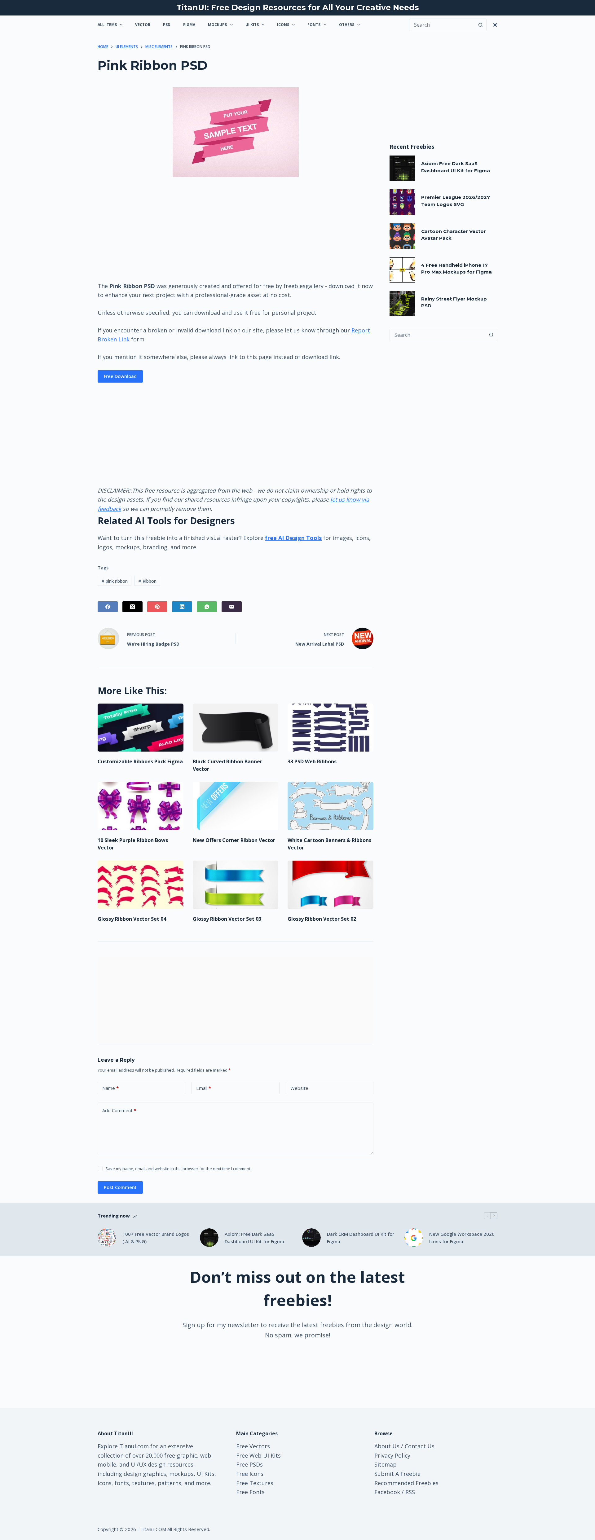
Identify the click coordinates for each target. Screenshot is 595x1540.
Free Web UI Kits (258, 1455)
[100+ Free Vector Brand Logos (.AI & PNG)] (107, 1237)
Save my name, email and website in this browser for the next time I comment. (178, 1168)
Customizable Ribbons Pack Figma (140, 761)
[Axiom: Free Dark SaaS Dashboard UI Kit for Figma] (402, 168)
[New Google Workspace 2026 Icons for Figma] (413, 1237)
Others (346, 24)
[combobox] (437, 335)
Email (203, 1088)
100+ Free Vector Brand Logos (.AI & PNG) (155, 1238)
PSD (166, 24)
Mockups (217, 24)
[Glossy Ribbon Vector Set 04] (140, 885)
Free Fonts (250, 1492)
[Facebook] (108, 606)
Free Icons (249, 1473)
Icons (283, 24)
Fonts (313, 24)
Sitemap (385, 1464)
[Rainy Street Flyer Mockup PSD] (402, 303)
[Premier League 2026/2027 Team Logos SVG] (402, 202)
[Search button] (480, 25)
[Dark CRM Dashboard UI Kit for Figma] (311, 1237)
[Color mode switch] (495, 25)
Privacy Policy (392, 1455)
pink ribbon (114, 581)
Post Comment (120, 1187)
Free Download (120, 376)
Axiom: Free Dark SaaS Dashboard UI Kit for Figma (254, 1238)
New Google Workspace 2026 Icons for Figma (462, 1238)
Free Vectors (253, 1446)
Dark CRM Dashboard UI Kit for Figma (360, 1238)
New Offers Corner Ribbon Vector (234, 840)
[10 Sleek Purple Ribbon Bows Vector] (140, 806)
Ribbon (147, 581)
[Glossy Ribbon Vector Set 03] (236, 885)
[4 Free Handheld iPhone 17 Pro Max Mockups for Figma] (402, 270)
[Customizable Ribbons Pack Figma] (140, 728)
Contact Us (419, 1446)
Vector (142, 24)
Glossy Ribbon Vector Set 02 (322, 918)
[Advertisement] (235, 229)
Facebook (387, 1492)
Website (299, 1088)
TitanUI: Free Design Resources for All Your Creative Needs (297, 7)
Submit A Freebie (397, 1473)
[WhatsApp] (207, 606)
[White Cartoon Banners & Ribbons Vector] (330, 806)
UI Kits (252, 24)
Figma (189, 24)
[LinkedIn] (182, 606)
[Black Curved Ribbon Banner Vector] (236, 728)
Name (110, 1088)
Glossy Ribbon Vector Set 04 (132, 918)
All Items (107, 24)
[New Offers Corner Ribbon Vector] (236, 806)
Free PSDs (249, 1464)
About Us (386, 1446)
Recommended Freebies (406, 1483)
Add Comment (119, 1110)
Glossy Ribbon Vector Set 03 (227, 918)
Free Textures (254, 1483)
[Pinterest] (157, 606)
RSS (410, 1492)
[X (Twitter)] (132, 606)
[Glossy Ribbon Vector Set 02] (330, 885)
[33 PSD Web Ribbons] (330, 728)
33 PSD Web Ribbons (312, 761)
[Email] (232, 606)
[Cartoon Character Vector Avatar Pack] (402, 236)
